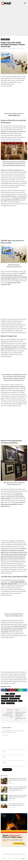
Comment (5, 735)
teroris (20, 700)
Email (4, 757)
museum (18, 696)
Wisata (7, 39)
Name (4, 751)
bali (7, 693)
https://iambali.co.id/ (14, 115)
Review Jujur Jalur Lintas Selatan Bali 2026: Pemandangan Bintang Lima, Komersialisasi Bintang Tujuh (17, 788)
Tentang (4, 858)
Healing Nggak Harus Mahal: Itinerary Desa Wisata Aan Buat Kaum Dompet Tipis (17, 780)
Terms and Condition (17, 858)
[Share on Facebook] (3, 690)
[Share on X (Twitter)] (7, 690)
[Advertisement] (14, 20)
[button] (25, 3)
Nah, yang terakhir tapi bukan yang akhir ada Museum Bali (13, 582)
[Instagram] (25, 859)
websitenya (4, 332)
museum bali (5, 698)
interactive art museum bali (8, 696)
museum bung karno (14, 698)
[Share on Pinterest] (12, 690)
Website (4, 762)
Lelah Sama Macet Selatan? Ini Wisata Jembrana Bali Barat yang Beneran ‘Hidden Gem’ (17, 797)
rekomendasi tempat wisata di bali (9, 700)
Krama (3, 39)
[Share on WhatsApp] (20, 690)
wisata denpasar (10, 703)
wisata (3, 703)
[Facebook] (23, 859)
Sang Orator (4, 48)
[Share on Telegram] (25, 690)
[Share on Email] (16, 690)
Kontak (9, 858)
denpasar (12, 693)
